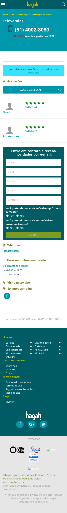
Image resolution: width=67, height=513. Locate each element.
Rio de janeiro (13, 353)
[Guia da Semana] (35, 449)
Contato (10, 369)
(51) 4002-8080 (32, 29)
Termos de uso (14, 385)
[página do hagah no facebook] (20, 424)
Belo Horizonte (14, 349)
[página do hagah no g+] (31, 424)
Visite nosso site (18, 282)
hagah (32, 4)
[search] (63, 4)
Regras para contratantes (20, 389)
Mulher (10, 401)
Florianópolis (13, 346)
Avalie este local (31, 89)
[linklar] (52, 450)
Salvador (10, 357)
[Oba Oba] (17, 449)
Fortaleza (39, 346)
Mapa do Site (13, 392)
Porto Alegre (41, 349)
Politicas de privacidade (18, 382)
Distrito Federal (42, 342)
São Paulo (39, 353)
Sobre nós (11, 366)
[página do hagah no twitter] (43, 424)
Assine (9, 373)
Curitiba (10, 342)
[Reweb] (33, 468)
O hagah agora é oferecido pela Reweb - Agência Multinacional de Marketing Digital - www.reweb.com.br (29, 478)
